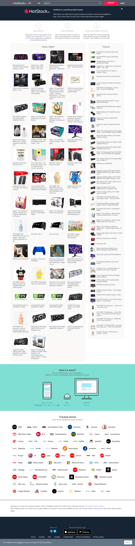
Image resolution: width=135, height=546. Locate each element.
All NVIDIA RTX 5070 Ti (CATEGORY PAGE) (20, 306)
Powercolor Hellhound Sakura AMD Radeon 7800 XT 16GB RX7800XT (108, 204)
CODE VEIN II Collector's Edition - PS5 (21, 89)
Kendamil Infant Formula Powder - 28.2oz (107, 95)
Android (53, 405)
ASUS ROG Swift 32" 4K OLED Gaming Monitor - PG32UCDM (109, 300)
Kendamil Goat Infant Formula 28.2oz (19, 163)
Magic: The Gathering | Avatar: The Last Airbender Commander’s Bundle (57, 119)
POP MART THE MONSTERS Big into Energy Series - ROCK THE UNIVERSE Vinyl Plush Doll (56, 189)
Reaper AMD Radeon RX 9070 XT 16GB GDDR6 (109, 234)
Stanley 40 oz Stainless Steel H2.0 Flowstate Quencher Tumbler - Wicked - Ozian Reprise (75, 119)
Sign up (67, 405)
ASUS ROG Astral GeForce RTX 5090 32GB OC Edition (108, 136)
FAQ (49, 537)
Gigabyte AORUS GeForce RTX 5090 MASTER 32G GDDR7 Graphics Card (20, 352)
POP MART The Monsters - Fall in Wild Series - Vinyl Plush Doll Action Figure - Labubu (109, 313)
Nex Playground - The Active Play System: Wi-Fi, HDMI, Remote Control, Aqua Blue (39, 165)
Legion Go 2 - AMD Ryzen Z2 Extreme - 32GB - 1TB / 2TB (37, 66)
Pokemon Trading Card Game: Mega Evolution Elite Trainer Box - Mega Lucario (57, 261)
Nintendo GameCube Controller (107, 238)
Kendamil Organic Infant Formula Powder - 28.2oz (107, 332)
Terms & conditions (83, 537)
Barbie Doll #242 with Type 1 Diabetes (74, 187)
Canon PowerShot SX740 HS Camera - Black (109, 83)
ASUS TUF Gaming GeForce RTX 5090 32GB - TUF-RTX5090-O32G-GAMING (109, 131)
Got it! (128, 542)
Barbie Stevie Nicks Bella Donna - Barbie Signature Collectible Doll (19, 142)
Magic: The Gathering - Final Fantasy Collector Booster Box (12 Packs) (108, 214)
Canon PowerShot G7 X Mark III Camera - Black (107, 71)
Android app (29, 38)
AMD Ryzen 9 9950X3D (20, 259)
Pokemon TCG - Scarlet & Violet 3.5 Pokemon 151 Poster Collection (108, 269)
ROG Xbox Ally (54, 234)
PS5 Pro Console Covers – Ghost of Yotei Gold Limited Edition (75, 90)
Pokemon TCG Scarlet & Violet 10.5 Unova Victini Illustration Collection (57, 283)
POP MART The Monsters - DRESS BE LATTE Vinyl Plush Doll (109, 319)
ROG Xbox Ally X (36, 234)
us (34, 3)
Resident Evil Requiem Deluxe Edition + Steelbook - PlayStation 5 (57, 67)
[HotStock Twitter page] (54, 531)
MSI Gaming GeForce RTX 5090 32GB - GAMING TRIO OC (19, 118)
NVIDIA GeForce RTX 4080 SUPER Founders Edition (108, 280)
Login (122, 3)
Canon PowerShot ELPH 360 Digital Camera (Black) (108, 276)
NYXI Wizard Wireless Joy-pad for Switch (108, 262)
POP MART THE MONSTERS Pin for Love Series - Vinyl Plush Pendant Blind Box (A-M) (21, 237)
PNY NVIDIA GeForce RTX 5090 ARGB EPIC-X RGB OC (109, 159)
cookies (19, 542)
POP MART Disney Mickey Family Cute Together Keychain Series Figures (19, 284)
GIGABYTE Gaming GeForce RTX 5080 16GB (74, 307)
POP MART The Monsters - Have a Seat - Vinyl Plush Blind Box (108, 88)
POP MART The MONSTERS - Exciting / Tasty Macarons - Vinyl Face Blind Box (109, 326)
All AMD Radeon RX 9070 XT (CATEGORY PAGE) (38, 212)
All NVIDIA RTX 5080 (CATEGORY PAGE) (38, 306)
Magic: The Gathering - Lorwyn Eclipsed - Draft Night (57, 141)
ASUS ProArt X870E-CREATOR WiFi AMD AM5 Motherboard (74, 212)
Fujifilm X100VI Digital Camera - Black (109, 295)
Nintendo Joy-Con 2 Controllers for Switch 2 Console (20, 187)
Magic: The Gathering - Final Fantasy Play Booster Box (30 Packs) (108, 220)
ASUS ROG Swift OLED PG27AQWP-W (75, 140)
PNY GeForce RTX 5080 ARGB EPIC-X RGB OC (57, 327)
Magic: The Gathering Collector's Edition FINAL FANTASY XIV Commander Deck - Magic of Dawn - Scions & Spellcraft (39, 354)
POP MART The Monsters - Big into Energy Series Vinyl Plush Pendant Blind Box (21, 329)
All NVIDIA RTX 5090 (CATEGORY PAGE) (56, 306)
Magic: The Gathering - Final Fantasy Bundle (56, 212)
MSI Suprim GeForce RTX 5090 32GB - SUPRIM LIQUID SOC (109, 148)
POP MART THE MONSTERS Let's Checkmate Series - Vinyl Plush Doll (108, 197)
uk (30, 3)
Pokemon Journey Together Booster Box (108, 125)
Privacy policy (98, 537)
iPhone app (45, 36)
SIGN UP (111, 3)
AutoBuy (57, 537)
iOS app (88, 506)
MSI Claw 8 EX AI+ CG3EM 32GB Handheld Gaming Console (20, 66)
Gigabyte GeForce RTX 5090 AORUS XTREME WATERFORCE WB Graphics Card (108, 172)
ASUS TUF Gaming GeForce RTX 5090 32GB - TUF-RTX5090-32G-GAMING (38, 90)
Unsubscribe (68, 537)
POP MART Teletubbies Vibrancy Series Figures (38, 283)
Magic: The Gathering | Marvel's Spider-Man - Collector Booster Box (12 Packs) (20, 213)
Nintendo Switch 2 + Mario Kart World (55, 163)
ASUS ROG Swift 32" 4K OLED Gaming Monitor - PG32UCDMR (75, 260)
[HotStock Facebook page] (51, 531)
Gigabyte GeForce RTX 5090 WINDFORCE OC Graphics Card (107, 188)
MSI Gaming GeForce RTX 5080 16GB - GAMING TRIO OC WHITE (74, 284)
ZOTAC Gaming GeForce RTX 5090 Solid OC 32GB (75, 328)
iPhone (45, 405)
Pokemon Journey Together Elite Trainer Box (107, 118)
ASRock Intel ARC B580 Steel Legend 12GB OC (109, 107)
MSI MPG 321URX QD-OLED (106, 285)
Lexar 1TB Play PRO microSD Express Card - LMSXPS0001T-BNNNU (39, 187)
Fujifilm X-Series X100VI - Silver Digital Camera (109, 290)
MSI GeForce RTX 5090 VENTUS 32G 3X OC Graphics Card (38, 328)
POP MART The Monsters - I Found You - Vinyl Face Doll (109, 306)
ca (39, 3)
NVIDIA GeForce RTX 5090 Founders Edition (108, 112)
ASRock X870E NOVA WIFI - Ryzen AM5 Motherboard (108, 101)
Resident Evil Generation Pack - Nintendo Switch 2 (75, 66)
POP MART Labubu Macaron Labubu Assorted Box (74, 235)
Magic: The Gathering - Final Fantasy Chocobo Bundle (38, 118)
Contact (42, 537)
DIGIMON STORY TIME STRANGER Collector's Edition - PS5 (38, 141)
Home (33, 537)
